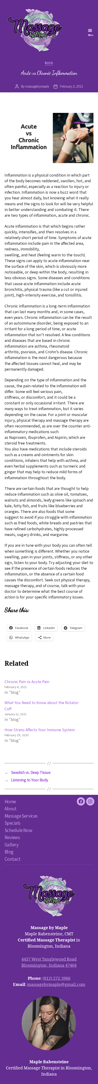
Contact (12, 859)
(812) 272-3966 (56, 978)
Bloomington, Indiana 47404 (49, 965)
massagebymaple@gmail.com (56, 984)
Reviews (12, 837)
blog (49, 63)
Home (10, 801)
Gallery (11, 845)
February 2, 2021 (71, 86)
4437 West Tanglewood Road (49, 959)
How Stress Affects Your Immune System (40, 729)
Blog (9, 852)
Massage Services (21, 816)
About (10, 809)
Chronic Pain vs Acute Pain (27, 681)
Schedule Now (18, 830)
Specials (12, 823)
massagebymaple (37, 86)
